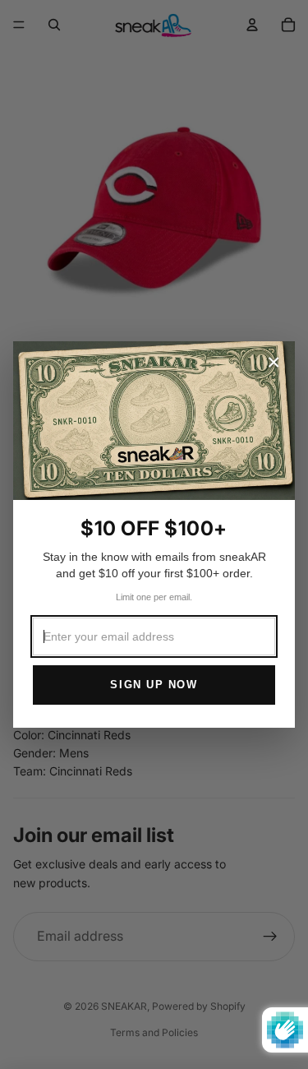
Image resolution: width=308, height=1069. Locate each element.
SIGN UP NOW (153, 684)
